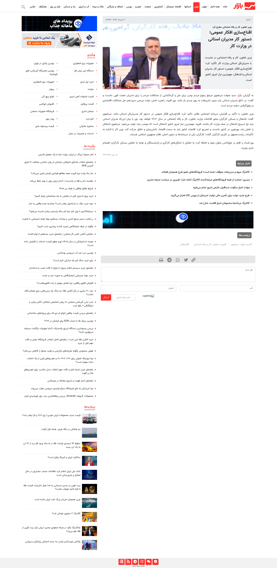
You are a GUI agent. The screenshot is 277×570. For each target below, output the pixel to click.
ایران (196, 7)
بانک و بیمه (98, 7)
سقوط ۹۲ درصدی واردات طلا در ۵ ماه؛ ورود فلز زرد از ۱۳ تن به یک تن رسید (51, 445)
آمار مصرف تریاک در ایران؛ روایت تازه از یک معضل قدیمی (65, 155)
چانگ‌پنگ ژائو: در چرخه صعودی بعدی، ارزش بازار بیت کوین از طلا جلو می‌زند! (51, 529)
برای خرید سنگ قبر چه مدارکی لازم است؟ (73, 260)
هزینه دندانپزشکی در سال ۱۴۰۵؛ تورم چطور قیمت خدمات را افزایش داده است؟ (58, 243)
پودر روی (50, 119)
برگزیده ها (89, 146)
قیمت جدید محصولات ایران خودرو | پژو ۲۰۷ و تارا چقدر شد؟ (51, 415)
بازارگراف (43, 7)
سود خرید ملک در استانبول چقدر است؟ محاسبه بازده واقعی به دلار (61, 204)
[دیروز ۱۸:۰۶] (89, 503)
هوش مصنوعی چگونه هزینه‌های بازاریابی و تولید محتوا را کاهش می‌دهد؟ (58, 351)
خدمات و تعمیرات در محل (81, 134)
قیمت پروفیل (87, 104)
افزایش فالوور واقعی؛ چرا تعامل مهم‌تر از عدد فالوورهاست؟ (65, 283)
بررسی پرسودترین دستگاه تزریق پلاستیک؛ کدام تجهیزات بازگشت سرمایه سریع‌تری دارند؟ (58, 330)
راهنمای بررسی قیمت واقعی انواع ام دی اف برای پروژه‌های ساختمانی (60, 313)
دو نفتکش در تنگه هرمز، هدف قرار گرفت (60, 429)
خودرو (138, 7)
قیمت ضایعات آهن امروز (82, 97)
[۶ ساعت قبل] (89, 419)
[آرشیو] (121, 562)
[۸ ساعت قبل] (89, 489)
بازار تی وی (55, 7)
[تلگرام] (135, 562)
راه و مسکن (69, 7)
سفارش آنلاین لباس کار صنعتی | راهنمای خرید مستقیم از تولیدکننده (60, 234)
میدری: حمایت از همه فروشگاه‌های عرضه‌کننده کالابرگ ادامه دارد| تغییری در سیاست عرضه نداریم (198, 180)
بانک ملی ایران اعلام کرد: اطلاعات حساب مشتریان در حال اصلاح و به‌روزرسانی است (52, 473)
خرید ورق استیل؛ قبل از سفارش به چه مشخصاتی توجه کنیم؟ (63, 196)
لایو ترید (90, 119)
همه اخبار (215, 7)
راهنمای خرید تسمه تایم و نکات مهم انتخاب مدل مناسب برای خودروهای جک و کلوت (58, 371)
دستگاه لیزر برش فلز (84, 71)
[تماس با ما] (148, 562)
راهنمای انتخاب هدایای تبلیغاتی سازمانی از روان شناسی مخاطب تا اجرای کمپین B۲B (58, 164)
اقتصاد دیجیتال (173, 7)
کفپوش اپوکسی (46, 104)
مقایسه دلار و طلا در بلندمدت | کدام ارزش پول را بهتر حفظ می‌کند (61, 181)
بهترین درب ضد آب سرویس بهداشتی (75, 253)
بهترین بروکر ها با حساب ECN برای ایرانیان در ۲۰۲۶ (68, 321)
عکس (32, 7)
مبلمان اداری (88, 111)
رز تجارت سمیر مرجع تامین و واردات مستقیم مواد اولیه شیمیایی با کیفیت (57, 219)
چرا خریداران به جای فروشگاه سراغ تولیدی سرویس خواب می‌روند (62, 388)
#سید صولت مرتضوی (241, 244)
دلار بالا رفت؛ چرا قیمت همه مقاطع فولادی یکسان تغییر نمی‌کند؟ (62, 173)
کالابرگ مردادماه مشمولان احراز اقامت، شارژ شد (224, 203)
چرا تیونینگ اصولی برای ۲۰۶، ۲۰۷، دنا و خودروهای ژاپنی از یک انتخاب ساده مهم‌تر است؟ (60, 360)
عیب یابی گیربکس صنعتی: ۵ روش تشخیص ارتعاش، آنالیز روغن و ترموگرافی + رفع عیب (61, 304)
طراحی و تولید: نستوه (138, 566)
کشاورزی (158, 7)
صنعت (148, 7)
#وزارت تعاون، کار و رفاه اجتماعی (210, 244)
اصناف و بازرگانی (115, 7)
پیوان (51, 89)
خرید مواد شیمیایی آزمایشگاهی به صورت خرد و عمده (67, 276)
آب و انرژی (84, 7)
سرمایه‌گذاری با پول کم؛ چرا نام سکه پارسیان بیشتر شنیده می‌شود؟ (61, 211)
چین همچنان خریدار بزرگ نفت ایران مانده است (57, 499)
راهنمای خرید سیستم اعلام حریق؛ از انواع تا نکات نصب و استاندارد (61, 268)
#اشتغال (184, 244)
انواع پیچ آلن (47, 97)
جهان (204, 7)
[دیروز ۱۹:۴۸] (89, 531)
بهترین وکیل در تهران (44, 63)
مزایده (91, 89)
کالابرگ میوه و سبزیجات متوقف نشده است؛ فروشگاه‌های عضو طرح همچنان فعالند (205, 172)
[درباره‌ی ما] (155, 562)
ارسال (106, 297)
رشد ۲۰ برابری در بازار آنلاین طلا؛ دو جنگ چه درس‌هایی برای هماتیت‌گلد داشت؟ (58, 292)
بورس (129, 7)
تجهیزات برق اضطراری (83, 63)
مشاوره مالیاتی (87, 126)
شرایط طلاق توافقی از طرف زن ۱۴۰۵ (76, 189)
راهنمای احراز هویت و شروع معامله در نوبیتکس (70, 381)
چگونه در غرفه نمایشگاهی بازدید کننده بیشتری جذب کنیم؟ (65, 226)
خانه (225, 7)
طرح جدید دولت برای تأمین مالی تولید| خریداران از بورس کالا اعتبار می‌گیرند (210, 195)
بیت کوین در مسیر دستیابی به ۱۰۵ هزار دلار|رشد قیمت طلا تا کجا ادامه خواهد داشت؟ (52, 487)
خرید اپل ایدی (87, 82)
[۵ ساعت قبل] (89, 447)
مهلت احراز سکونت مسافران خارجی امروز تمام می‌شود (221, 187)
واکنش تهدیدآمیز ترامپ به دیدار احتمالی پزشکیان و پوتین (52, 542)
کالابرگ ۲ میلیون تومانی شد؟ (66, 513)
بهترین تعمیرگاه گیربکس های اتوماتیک (41, 72)
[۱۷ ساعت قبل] (89, 475)
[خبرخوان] (128, 562)
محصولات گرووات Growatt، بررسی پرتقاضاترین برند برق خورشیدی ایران (58, 396)
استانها (187, 7)
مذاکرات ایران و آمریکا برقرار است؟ (64, 457)
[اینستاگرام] (141, 562)
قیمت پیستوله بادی (44, 126)
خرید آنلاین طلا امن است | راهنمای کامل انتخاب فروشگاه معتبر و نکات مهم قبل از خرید (59, 341)
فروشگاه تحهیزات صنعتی (42, 111)
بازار (240, 95)
